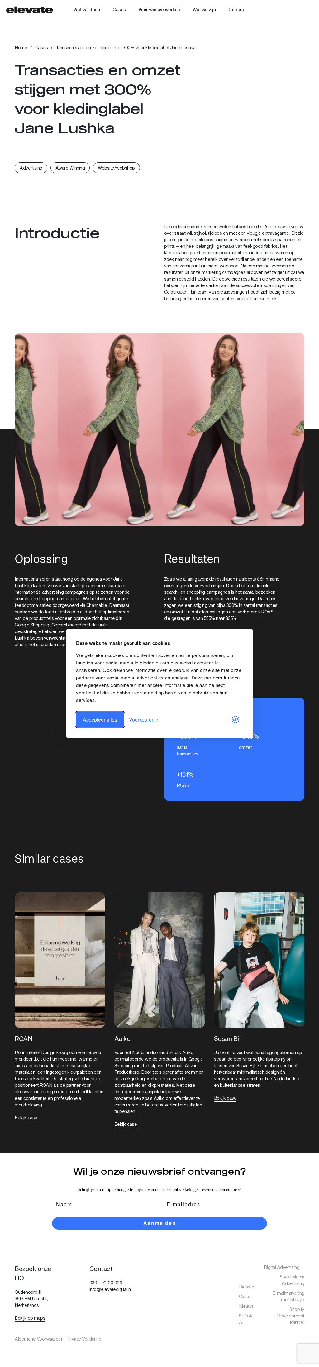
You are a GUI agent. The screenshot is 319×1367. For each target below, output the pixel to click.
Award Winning (70, 167)
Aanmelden (159, 1223)
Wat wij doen (86, 9)
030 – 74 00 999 (105, 1282)
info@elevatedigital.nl (110, 1289)
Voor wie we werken (159, 9)
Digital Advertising (282, 1267)
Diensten (248, 1286)
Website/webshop (116, 167)
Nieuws (246, 1306)
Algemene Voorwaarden (39, 1338)
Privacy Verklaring (83, 1338)
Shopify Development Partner (290, 1316)
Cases (119, 9)
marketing (211, 272)
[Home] (29, 9)
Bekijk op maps (30, 1318)
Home (21, 47)
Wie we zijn (204, 9)
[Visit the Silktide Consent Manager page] (235, 719)
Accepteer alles (100, 719)
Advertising (31, 167)
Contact (237, 9)
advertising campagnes (65, 592)
